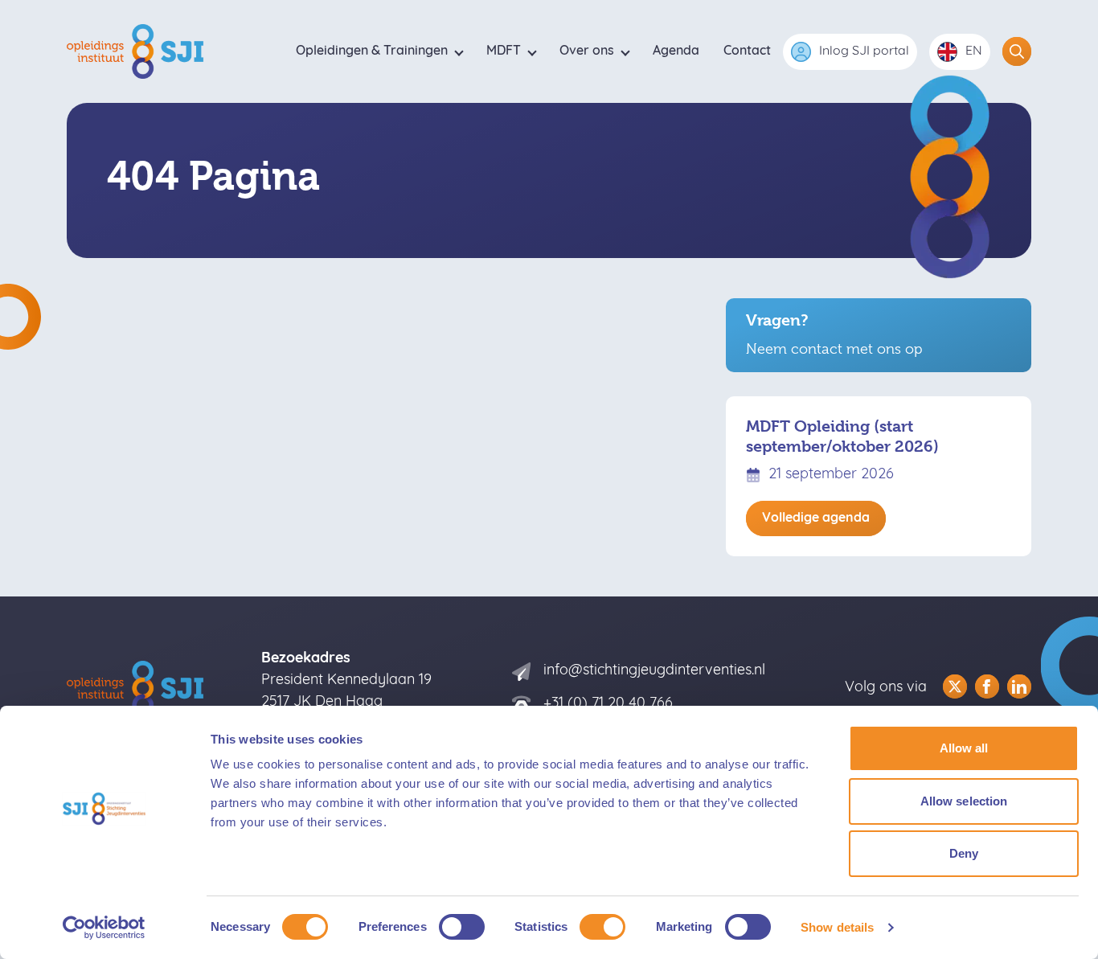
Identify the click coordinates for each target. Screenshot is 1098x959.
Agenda (676, 51)
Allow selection (964, 801)
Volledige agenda (816, 518)
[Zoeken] (1016, 51)
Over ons (586, 51)
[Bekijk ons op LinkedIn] (1019, 686)
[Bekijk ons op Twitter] (955, 686)
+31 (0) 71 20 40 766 (608, 704)
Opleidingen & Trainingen (372, 51)
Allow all (964, 748)
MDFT (503, 51)
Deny (963, 853)
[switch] (462, 927)
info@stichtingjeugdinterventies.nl (654, 671)
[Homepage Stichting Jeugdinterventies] (137, 51)
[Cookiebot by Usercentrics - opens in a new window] (104, 928)
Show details (837, 927)
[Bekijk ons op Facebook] (987, 686)
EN (973, 51)
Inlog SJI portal (864, 51)
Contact (747, 51)
